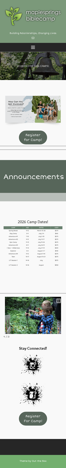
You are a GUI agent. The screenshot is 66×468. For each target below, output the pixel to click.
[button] (58, 300)
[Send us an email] (33, 38)
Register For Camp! (33, 418)
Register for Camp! (33, 137)
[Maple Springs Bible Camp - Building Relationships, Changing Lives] (33, 16)
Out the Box (39, 461)
